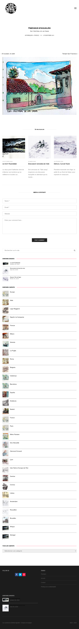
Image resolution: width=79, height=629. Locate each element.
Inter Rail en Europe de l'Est (19, 468)
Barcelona (13, 384)
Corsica (12, 485)
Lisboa (12, 493)
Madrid (12, 409)
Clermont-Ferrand (16, 451)
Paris (11, 426)
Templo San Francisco (69, 54)
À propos (43, 574)
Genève (12, 476)
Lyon (11, 459)
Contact (43, 582)
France (12, 417)
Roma (12, 359)
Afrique (12, 526)
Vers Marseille (14, 443)
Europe (12, 292)
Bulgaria (12, 367)
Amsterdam (13, 501)
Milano (12, 334)
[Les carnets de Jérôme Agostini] (10, 8)
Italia (11, 300)
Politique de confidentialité (48, 587)
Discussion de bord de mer (38, 164)
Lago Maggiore (15, 309)
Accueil (43, 578)
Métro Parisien (14, 434)
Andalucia (13, 401)
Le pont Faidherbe (9, 164)
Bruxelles (13, 518)
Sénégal (12, 535)
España (12, 392)
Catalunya (13, 376)
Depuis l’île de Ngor (62, 164)
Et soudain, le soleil (8, 54)
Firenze (12, 325)
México (36, 35)
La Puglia (13, 350)
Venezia (12, 342)
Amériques (29, 35)
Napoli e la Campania (17, 317)
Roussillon (13, 510)
